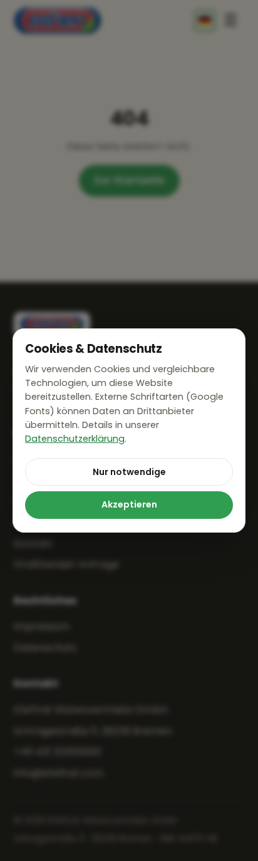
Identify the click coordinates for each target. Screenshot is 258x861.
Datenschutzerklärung (75, 438)
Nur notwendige (129, 472)
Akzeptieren (129, 504)
